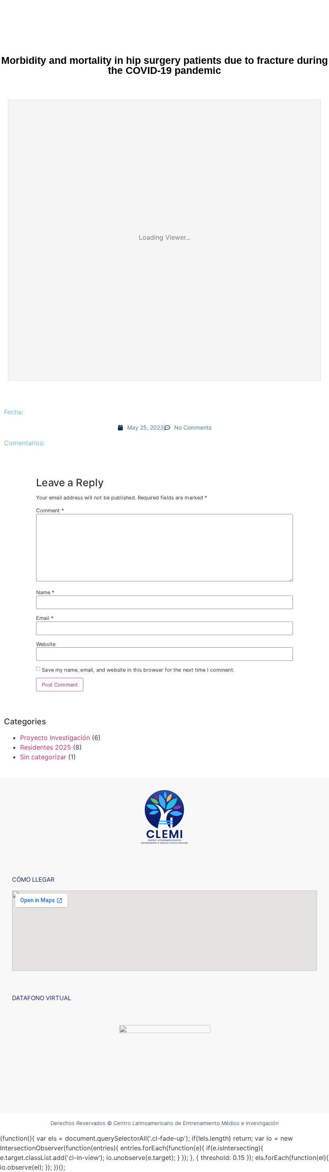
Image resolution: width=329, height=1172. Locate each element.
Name (45, 592)
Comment (50, 510)
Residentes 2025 (45, 747)
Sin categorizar (43, 757)
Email (44, 618)
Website (45, 643)
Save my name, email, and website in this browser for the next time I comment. (138, 670)
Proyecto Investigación (55, 738)
